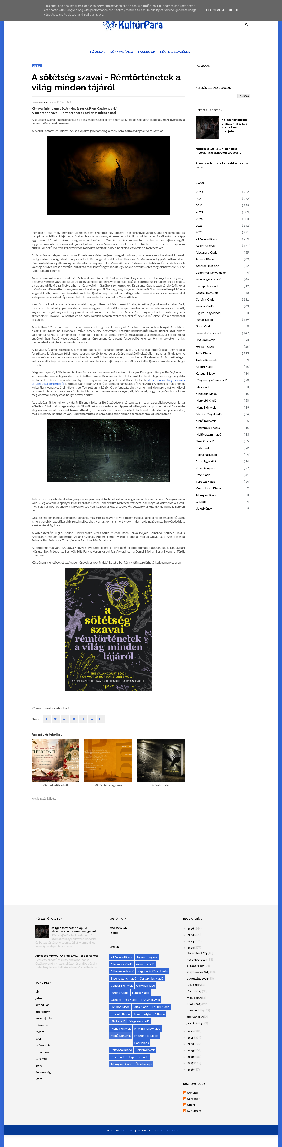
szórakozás (43, 1045)
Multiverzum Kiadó (208, 434)
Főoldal (98, 52)
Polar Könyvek (205, 468)
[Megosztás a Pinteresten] (101, 719)
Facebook (147, 52)
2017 (190, 1063)
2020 (199, 192)
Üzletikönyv (204, 508)
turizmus (41, 1058)
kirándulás (42, 1005)
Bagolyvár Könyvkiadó (211, 272)
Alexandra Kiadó (207, 252)
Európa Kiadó (205, 306)
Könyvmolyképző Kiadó (211, 380)
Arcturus (43, 102)
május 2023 (194, 997)
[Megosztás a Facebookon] (47, 719)
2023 (199, 212)
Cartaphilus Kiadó (207, 286)
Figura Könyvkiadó (208, 313)
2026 (199, 232)
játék (38, 998)
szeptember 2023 (198, 972)
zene (38, 1065)
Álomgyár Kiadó (206, 495)
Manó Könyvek (206, 407)
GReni (191, 1104)
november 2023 (197, 959)
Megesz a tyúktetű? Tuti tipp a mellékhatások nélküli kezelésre (219, 150)
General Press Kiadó (209, 333)
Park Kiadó (203, 448)
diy (37, 991)
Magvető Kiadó (206, 400)
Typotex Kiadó (205, 481)
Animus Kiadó (205, 259)
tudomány (42, 1052)
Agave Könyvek (206, 245)
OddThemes (127, 1130)
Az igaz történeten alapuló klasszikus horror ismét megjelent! (235, 125)
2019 (190, 1050)
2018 (190, 1056)
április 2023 (194, 1004)
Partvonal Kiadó (206, 454)
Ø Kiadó (201, 501)
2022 (199, 205)
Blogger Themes (167, 1130)
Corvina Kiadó (205, 299)
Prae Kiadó (203, 475)
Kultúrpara (194, 1110)
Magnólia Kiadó (206, 393)
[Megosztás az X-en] (56, 719)
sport (38, 1038)
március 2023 (195, 1010)
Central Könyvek (207, 292)
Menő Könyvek (206, 421)
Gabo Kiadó (204, 326)
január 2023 (194, 1023)
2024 (199, 218)
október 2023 (195, 965)
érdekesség (43, 1072)
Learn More (215, 10)
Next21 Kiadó (205, 441)
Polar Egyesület (206, 461)
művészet (42, 1025)
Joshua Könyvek (206, 360)
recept (39, 1031)
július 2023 (194, 984)
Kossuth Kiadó (205, 373)
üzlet (38, 1079)
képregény (42, 1011)
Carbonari (193, 1098)
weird (36, 66)
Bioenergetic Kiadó (208, 279)
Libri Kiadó (203, 387)
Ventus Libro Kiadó (208, 488)
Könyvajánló (121, 52)
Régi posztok (118, 927)
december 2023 (197, 953)
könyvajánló (43, 1018)
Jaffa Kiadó (203, 353)
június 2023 (194, 991)
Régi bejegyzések (175, 52)
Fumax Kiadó (204, 319)
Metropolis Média (208, 427)
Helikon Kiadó (205, 346)
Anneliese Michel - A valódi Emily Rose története (222, 165)
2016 (190, 1069)
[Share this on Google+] (65, 719)
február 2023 (195, 1016)
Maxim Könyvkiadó (209, 414)
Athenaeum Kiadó (207, 266)
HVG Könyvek (205, 339)
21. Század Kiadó (207, 239)
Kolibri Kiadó (204, 366)
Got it (234, 10)
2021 (199, 198)
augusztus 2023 (197, 978)
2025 (199, 225)
